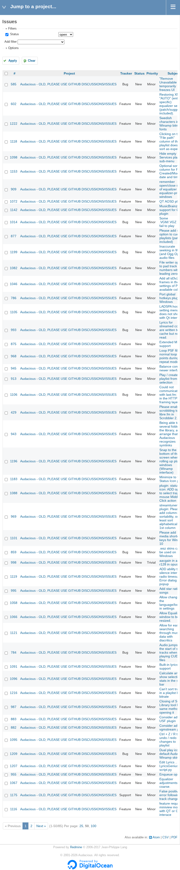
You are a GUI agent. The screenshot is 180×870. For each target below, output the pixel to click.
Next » (41, 826)
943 (13, 434)
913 (13, 378)
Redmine (76, 847)
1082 (13, 268)
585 (13, 84)
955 (13, 774)
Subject (174, 73)
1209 (13, 754)
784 (13, 652)
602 (13, 104)
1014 (13, 222)
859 (13, 552)
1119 (13, 576)
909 (13, 189)
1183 (13, 479)
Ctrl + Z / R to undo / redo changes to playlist (169, 739)
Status (14, 34)
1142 (13, 210)
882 (13, 727)
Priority (152, 73)
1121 (13, 633)
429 (13, 412)
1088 (13, 493)
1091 (13, 666)
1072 (13, 201)
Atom (156, 837)
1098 (13, 157)
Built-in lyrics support (168, 666)
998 (13, 562)
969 (13, 516)
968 (13, 356)
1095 (13, 740)
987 (13, 707)
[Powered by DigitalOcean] (90, 868)
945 (13, 368)
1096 (13, 679)
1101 (13, 538)
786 (13, 298)
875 (13, 344)
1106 (13, 394)
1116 (13, 809)
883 (13, 719)
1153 (13, 171)
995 (13, 590)
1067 (13, 783)
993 (13, 330)
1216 (13, 693)
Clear (31, 60)
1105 (13, 312)
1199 (13, 252)
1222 (13, 123)
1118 (13, 141)
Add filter (10, 41)
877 (13, 236)
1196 (13, 461)
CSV (165, 837)
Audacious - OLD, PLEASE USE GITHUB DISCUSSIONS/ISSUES (68, 84)
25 (81, 826)
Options (13, 48)
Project (69, 73)
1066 (13, 617)
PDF (174, 837)
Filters (12, 28)
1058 (13, 603)
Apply (12, 60)
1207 (13, 766)
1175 (13, 795)
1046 (13, 284)
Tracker (126, 73)
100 (93, 826)
